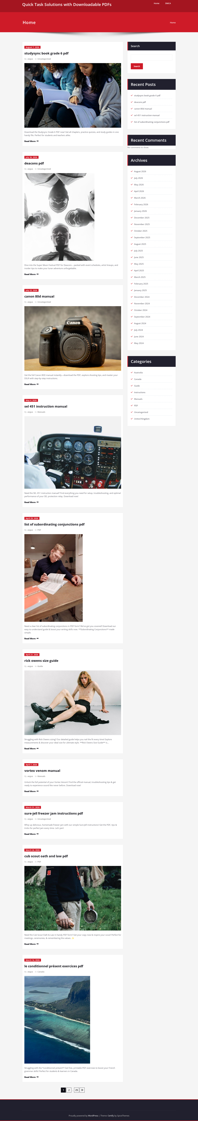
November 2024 (142, 303)
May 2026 (139, 184)
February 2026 (141, 204)
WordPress (93, 1115)
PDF (39, 530)
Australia (138, 372)
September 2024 (142, 316)
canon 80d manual (39, 296)
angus (30, 59)
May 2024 (139, 343)
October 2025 (140, 230)
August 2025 (140, 244)
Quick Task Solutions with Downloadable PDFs (67, 4)
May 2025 (139, 263)
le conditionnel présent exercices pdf (53, 966)
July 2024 (138, 330)
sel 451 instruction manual (45, 406)
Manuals (41, 412)
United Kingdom (142, 418)
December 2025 (142, 217)
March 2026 (140, 197)
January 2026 (140, 211)
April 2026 (139, 191)
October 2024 (140, 310)
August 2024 (140, 323)
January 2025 (140, 290)
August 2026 (140, 171)
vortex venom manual (42, 770)
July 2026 (138, 178)
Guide (40, 666)
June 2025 (139, 257)
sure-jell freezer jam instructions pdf (53, 813)
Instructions (139, 392)
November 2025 (142, 224)
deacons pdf (34, 163)
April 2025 (139, 270)
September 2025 (142, 237)
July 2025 (138, 250)
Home (156, 3)
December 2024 (142, 297)
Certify (111, 1115)
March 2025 (140, 277)
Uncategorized (44, 59)
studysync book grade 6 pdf (46, 53)
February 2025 (141, 283)
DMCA (168, 3)
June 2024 (139, 336)
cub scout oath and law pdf (46, 856)
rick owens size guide (41, 660)
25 (76, 1090)
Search (135, 46)
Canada (40, 971)
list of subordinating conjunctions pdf (54, 524)
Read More (30, 141)
